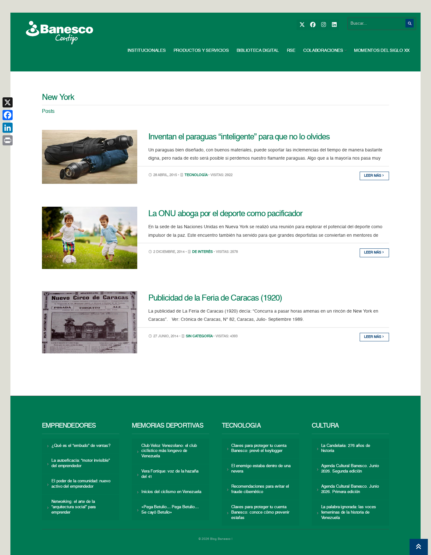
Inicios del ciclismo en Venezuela (171, 492)
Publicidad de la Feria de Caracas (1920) (215, 298)
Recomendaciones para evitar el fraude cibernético (260, 489)
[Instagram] (323, 25)
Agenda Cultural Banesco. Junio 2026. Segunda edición (350, 468)
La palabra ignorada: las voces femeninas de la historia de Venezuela (348, 512)
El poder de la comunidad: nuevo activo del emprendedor (80, 484)
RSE (291, 50)
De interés (202, 252)
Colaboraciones (323, 50)
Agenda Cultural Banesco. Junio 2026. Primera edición (350, 489)
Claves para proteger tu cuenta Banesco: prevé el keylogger (258, 448)
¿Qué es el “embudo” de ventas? (80, 446)
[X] (302, 25)
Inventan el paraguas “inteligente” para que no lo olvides (239, 137)
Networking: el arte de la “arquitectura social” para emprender (73, 507)
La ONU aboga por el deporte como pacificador (225, 214)
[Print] (7, 140)
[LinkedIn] (334, 25)
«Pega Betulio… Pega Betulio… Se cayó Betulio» (170, 510)
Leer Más (373, 176)
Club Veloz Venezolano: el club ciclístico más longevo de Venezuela (169, 451)
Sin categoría (199, 336)
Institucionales (146, 50)
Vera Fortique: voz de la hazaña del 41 (169, 474)
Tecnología (196, 175)
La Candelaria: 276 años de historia (345, 448)
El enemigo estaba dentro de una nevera (261, 468)
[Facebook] (312, 25)
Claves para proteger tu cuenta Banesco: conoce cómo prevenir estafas (260, 512)
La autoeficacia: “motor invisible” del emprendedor (80, 463)
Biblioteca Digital (258, 50)
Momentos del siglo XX (382, 50)
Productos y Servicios (201, 50)
